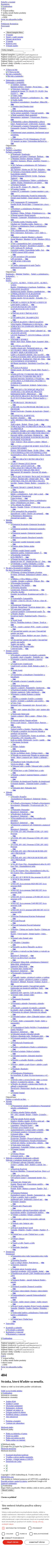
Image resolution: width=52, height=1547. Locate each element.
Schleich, (33, 385)
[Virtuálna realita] (18, 222)
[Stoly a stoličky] (18, 1197)
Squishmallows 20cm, (19, 455)
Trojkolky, (28, 566)
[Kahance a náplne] (19, 694)
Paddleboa (41, 287)
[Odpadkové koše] (18, 762)
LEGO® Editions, (35, 335)
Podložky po (38, 657)
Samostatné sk (39, 1195)
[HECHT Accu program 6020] (23, 884)
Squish (47, 455)
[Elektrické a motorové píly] (22, 825)
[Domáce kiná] (17, 106)
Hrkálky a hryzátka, (28, 431)
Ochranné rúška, (17, 1134)
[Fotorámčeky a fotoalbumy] (22, 675)
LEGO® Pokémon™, (19, 335)
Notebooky (10, 274)
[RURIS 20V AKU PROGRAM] (24, 851)
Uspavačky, (15, 431)
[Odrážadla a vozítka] (19, 564)
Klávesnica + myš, (32, 233)
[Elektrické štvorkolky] (20, 524)
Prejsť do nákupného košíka (11, 19)
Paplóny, (43, 1230)
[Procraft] (15, 921)
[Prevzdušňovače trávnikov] (22, 818)
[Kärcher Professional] (20, 916)
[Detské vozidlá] (17, 551)
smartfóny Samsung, (19, 161)
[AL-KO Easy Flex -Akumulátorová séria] (27, 864)
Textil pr (43, 622)
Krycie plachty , (29, 298)
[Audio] (14, 100)
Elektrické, (37, 799)
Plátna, (22, 213)
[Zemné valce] (17, 938)
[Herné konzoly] (17, 215)
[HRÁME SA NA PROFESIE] (23, 407)
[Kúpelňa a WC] (18, 738)
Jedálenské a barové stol (33, 1199)
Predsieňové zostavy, (19, 1195)
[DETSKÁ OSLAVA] (20, 481)
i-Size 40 (43, 601)
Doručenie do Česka (13, 1461)
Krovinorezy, (16, 805)
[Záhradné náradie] (18, 1034)
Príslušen (41, 170)
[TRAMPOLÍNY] (18, 318)
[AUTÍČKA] (16, 346)
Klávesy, (19, 442)
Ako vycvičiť (38, 355)
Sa (42, 98)
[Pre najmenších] (18, 511)
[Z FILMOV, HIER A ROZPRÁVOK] (26, 350)
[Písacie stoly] (16, 1206)
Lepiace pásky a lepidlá (34, 1130)
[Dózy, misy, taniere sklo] (21, 709)
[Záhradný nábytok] (19, 1162)
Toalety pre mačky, (18, 644)
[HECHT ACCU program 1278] (24, 897)
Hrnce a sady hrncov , (19, 723)
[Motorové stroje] (18, 1123)
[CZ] (7, 1468)
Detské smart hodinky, (19, 198)
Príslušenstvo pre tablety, (33, 183)
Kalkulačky (10, 276)
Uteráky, (36, 1230)
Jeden (45, 574)
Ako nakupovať (12, 1417)
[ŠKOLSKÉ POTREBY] (21, 477)
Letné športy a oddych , (20, 304)
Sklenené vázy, (17, 705)
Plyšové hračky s (40, 398)
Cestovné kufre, (17, 649)
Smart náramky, (34, 198)
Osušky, (29, 1230)
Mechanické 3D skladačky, (21, 472)
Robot (44, 799)
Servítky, (14, 483)
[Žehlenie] (15, 751)
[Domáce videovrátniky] (20, 1291)
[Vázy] (14, 703)
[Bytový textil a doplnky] (21, 1306)
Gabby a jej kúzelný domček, (22, 355)
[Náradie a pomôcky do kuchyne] (24, 731)
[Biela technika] (17, 111)
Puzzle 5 (45, 370)
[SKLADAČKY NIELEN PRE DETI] (26, 468)
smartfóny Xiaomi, (40, 161)
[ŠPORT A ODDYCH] (20, 302)
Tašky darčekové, (33, 692)
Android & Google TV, (20, 91)
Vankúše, (14, 1230)
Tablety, (14, 183)
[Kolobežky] (16, 555)
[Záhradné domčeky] (19, 1056)
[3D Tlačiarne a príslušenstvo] (23, 165)
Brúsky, (29, 1114)
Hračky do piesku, (38, 1088)
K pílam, (25, 1075)
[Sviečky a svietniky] (19, 699)
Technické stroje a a (34, 348)
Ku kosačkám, (16, 1075)
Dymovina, (15, 1138)
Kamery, (24, 128)
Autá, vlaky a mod (36, 494)
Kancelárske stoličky (35, 1184)
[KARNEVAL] (17, 416)
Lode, (36, 424)
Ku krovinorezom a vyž (38, 1075)
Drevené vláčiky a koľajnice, (22, 435)
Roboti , (25, 424)
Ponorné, (30, 982)
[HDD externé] (17, 252)
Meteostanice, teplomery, (20, 117)
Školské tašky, (23, 479)
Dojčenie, (22, 574)
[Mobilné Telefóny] (19, 159)
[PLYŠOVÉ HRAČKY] (21, 396)
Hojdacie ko (38, 435)
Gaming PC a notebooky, (20, 191)
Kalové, (45, 982)
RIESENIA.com (7, 1477)
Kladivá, (14, 1121)
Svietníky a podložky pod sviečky (31, 701)
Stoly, (27, 1165)
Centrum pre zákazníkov (15, 1423)
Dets (43, 359)
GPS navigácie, (17, 259)
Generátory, (15, 1125)
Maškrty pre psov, (34, 635)
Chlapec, (36, 622)
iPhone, (30, 161)
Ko (44, 1178)
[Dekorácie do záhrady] (20, 1012)
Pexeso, (14, 450)
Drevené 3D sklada (39, 472)
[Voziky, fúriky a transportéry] (23, 1021)
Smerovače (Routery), (19, 246)
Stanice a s (38, 224)
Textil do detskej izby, (37, 607)
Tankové (14, 178)
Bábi (47, 342)
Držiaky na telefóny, (37, 1147)
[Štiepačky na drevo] (19, 947)
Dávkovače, (28, 740)
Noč (45, 1188)
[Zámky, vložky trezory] (20, 1302)
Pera (42, 479)
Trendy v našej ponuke (14, 37)
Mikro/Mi (44, 102)
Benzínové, (28, 799)
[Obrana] (15, 1154)
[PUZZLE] (15, 368)
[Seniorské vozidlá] (19, 542)
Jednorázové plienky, (34, 574)
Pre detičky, (26, 585)
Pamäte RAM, (16, 204)
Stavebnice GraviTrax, (37, 363)
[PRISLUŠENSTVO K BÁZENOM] (26, 294)
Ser (44, 1165)
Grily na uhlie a (36, 993)
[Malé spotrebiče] (18, 115)
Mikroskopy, (32, 394)
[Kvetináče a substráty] (20, 655)
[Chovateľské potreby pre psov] (23, 631)
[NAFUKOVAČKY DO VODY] (24, 307)
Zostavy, (14, 1165)
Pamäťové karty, (22, 124)
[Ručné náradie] (17, 1119)
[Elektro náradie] (18, 1112)
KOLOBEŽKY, (17, 557)
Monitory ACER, (31, 239)
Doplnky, (22, 418)
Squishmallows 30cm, (36, 455)
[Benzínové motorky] (19, 537)
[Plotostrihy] (16, 810)
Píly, (12, 1114)
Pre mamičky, (16, 585)
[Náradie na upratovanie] (21, 755)
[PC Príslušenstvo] (18, 230)
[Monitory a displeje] (19, 237)
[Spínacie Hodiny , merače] (22, 1280)
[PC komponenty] (18, 202)
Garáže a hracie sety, (19, 348)
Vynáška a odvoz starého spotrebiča (19, 1457)
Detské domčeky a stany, (20, 331)
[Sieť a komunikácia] (19, 244)
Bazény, (14, 287)
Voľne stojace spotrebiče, (20, 113)
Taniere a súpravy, (18, 716)
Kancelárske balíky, (33, 250)
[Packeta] (7, 1466)
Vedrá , (14, 757)
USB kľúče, (34, 124)
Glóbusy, (14, 479)
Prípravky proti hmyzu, (30, 590)
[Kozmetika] (16, 583)
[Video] (14, 95)
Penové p (42, 616)
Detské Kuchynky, (18, 411)
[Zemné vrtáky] (17, 995)
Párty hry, (37, 359)
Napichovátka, (37, 729)
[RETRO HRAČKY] (20, 459)
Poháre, (28, 483)
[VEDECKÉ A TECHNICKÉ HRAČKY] (27, 389)
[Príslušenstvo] (17, 1073)
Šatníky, (40, 1188)
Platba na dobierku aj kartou (16, 1434)
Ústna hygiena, (17, 498)
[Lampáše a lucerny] (19, 681)
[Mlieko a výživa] (18, 579)
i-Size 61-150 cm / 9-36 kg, (29, 601)
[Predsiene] (15, 1193)
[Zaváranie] (16, 742)
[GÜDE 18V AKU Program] (22, 838)
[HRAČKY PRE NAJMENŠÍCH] (24, 426)
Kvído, (36, 450)
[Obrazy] (15, 1239)
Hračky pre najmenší (35, 514)
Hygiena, (14, 574)
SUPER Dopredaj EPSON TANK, (24, 176)
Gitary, (13, 442)
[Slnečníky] (16, 1247)
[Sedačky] (15, 1202)
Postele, (14, 1184)
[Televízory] (16, 89)
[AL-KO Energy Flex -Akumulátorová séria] (28, 871)
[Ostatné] (15, 1093)
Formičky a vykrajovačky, (21, 736)
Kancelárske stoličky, (19, 1212)
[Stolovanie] (16, 714)
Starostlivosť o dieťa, (19, 514)
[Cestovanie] (16, 609)
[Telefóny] (15, 85)
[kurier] (7, 1471)
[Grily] (14, 990)
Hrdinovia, (15, 385)
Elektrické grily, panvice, (20, 993)
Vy (45, 298)
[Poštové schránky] (18, 1051)
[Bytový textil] (17, 1228)
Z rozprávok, (24, 385)
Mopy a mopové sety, (25, 757)
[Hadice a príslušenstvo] (20, 1047)
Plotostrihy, (25, 805)
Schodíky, (40, 298)
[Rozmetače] (16, 999)
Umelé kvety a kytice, (19, 666)
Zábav (42, 450)
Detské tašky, (34, 479)
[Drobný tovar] (17, 1128)
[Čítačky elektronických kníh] (23, 265)
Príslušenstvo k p (39, 213)
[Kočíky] (15, 592)
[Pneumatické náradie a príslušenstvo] (26, 1106)
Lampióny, (42, 483)
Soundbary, (35, 102)
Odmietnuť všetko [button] (37, 1542)
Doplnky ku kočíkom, (19, 594)
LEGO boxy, (16, 466)
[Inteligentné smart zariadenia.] (23, 132)
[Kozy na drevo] (17, 958)
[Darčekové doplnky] (19, 690)
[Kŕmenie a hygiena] (19, 572)
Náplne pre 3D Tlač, (30, 170)
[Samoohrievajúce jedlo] (20, 1256)
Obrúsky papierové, (18, 692)
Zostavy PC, (27, 187)
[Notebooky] (16, 154)
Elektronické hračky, (19, 394)
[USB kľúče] (16, 261)
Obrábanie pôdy (37, 1036)
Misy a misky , (31, 716)
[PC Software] (17, 248)
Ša (44, 612)
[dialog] (26, 1524)
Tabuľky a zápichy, (18, 688)
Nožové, (14, 1082)
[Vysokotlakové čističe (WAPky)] (24, 1027)
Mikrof (44, 442)
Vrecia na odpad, (17, 764)
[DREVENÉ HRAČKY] (21, 433)
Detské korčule (39, 566)
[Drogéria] (15, 588)
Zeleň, (30, 666)
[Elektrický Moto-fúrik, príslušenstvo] (26, 962)
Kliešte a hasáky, (24, 1121)
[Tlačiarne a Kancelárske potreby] (24, 172)
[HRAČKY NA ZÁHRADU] (23, 326)
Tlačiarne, (42, 176)
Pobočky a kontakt (8, 2)
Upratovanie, (16, 590)
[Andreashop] (6, 6)
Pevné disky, (27, 204)
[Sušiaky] (15, 746)
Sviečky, (14, 701)
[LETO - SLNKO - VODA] (22, 283)
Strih (41, 988)
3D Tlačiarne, (16, 170)
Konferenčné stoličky (35, 1212)
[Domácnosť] (16, 496)
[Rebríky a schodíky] (19, 1060)
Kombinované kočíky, (36, 594)
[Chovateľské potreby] (20, 986)
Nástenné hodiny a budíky (36, 784)
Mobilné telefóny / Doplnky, (22, 87)
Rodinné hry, (28, 359)
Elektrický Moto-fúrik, (19, 966)
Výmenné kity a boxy (40, 204)
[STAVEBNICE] (18, 361)
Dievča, (14, 622)
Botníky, (30, 1195)
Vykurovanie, (35, 117)
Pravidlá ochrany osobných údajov (14, 1481)
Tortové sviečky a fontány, (21, 729)
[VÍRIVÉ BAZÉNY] (19, 322)
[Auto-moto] (16, 1145)
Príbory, (40, 716)
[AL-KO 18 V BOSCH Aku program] (26, 877)
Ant (42, 250)
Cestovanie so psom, (19, 635)
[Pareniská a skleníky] (20, 1003)
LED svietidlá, (33, 1271)
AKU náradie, (20, 1114)
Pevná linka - (38, 87)
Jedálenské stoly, (17, 1199)
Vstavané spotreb (37, 113)
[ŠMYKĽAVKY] (18, 313)
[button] (26, 1538)
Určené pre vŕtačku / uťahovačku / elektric (27, 1143)
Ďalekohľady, (33, 128)
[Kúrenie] (15, 1136)
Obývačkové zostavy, (19, 1178)
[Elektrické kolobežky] (20, 529)
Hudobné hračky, (31, 616)
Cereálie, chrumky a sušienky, (22, 581)
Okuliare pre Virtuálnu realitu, (22, 224)
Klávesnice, (20, 233)
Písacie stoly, (22, 1184)
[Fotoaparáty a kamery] (20, 126)
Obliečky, (22, 1230)
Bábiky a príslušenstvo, (20, 494)
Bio (42, 581)
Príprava (44, 117)
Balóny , (34, 483)
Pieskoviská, (26, 1088)
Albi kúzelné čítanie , (25, 450)
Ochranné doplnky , (18, 784)
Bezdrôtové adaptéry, (36, 246)
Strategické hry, (17, 359)
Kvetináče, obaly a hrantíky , (22, 657)
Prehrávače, (15, 98)
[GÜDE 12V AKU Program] (22, 831)
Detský (46, 411)
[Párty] (14, 727)
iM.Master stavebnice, (19, 363)
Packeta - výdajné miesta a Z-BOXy (19, 1459)
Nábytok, (14, 607)
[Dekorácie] (16, 686)
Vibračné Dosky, (26, 1125)
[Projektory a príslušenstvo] (22, 209)
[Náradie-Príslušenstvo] (20, 1141)
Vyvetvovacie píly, (37, 805)
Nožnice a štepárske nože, (21, 1036)
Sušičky (9, 148)
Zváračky (43, 1114)
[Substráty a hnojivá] (19, 659)
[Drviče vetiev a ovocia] (20, 1080)
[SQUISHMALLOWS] (20, 453)
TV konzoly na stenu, (19, 141)
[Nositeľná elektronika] (20, 196)
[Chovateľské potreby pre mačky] (24, 640)
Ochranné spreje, (17, 1156)
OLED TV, (33, 91)
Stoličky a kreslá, (36, 1165)
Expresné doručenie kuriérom (17, 1455)
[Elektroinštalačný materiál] (22, 1295)
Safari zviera (42, 385)
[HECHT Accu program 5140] (23, 903)
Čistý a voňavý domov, (20, 1263)
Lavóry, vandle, (39, 740)
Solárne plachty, (17, 298)
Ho (46, 1088)
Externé (42, 124)
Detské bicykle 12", (34, 561)
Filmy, (13, 124)
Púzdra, (20, 183)
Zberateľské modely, (19, 518)
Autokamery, (16, 1147)
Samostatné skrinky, (35, 1178)
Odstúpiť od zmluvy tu (14, 1410)
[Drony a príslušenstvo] (20, 226)
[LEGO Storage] (18, 463)
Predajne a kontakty (13, 1421)
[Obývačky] (16, 1175)
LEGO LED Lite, (28, 466)
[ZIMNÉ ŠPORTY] (19, 487)
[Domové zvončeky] (19, 1286)
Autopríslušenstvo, (18, 1130)
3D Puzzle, (26, 370)
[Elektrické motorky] (19, 533)
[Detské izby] (16, 1182)
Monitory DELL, (44, 239)
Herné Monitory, (17, 239)
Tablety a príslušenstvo (40, 274)
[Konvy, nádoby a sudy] (20, 1064)
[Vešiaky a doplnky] (19, 1215)
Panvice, (43, 723)
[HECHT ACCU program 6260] (24, 910)
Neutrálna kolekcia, (24, 622)
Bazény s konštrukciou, (36, 291)
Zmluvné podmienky (9, 1483)
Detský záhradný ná (38, 331)
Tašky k (43, 233)
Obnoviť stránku (7, 1490)
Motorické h (40, 431)
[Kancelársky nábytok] (20, 1210)
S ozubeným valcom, (26, 1082)
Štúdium (40, 156)
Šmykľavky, (16, 1088)
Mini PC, (36, 187)
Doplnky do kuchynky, (34, 411)
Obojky (44, 635)
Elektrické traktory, (32, 553)
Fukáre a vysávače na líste (16, 1099)
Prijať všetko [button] (12, 1542)
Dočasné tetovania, (18, 379)
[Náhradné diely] (18, 788)
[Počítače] (15, 185)
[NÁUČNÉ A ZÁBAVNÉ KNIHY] (25, 446)
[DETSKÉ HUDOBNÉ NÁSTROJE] (26, 437)
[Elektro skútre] (17, 546)
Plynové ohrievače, (34, 1138)
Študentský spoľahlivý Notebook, (24, 156)
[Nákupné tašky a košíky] (21, 766)
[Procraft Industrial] (19, 925)
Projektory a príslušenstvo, (30, 98)
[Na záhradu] (16, 505)
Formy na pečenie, (38, 736)
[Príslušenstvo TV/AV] (20, 139)
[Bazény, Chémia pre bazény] (22, 929)
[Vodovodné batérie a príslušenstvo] (25, 1313)
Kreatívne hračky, (18, 616)
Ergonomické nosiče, (34, 612)
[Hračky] (15, 492)
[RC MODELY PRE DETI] (22, 420)
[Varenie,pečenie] (18, 720)
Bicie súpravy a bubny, (32, 442)
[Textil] (14, 620)
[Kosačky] (15, 797)
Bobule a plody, (39, 666)
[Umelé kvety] (17, 664)
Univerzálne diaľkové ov (37, 141)
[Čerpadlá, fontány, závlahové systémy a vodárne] (30, 977)
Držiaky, (28, 213)
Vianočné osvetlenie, (19, 1271)
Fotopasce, (43, 128)
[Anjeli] (14, 670)
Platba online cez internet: (15, 1440)
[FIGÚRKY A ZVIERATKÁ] (23, 381)
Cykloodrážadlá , (17, 566)
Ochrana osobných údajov (16, 1412)
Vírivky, (27, 507)
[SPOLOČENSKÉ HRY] (21, 357)
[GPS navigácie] (17, 257)
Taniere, (21, 483)
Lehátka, (21, 1165)
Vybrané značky (12, 46)
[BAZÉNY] (16, 289)
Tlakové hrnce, (34, 723)
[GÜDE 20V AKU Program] (22, 844)
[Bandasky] (16, 1069)
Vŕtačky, (35, 1114)
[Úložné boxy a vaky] (20, 770)
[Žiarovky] (15, 1265)
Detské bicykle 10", (18, 561)
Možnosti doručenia (8, 1449)
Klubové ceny (11, 43)
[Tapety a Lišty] (17, 1243)
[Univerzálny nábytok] (20, 1219)
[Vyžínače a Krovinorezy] (21, 803)
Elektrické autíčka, (18, 553)
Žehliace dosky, (37, 753)
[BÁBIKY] (16, 339)
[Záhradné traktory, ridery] (21, 1016)
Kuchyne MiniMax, (18, 1171)
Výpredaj (9, 35)
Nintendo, (15, 217)
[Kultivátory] (16, 814)
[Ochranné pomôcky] (19, 1038)
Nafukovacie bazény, (19, 291)
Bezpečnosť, (23, 607)
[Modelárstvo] (17, 516)
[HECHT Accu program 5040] (23, 890)
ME (47, 363)
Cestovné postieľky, (18, 612)
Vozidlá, (20, 507)
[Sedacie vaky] (17, 1223)
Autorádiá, (25, 1147)
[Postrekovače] (17, 1043)
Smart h (44, 198)
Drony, (13, 228)
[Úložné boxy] (17, 1319)
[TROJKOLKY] (18, 402)
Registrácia (5, 4)
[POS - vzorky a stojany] (21, 627)
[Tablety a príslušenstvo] (20, 180)
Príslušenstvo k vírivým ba (32, 324)
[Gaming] (15, 189)
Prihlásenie (5, 24)
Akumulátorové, (17, 799)
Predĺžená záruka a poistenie (16, 1414)
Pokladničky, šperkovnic (35, 688)
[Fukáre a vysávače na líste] (22, 951)
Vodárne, (38, 982)
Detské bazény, (35, 934)
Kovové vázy (41, 705)
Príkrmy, (37, 581)
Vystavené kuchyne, (34, 1171)
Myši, (13, 233)
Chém (43, 934)
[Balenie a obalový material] (22, 775)
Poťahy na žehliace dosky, (21, 753)
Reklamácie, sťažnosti (14, 1408)
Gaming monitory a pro (39, 191)
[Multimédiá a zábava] (20, 122)
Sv (48, 483)
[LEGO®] (15, 333)
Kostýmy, (15, 418)
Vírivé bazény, (16, 324)
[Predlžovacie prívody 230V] (22, 1273)
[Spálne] (14, 1186)
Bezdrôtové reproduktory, (21, 102)
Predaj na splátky (12, 1436)
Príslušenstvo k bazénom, (27, 287)
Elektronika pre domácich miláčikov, (25, 988)
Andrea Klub (11, 1401)
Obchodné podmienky (14, 1406)
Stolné (41, 1271)
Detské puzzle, (16, 370)
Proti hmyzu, (34, 1263)
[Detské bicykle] (17, 559)
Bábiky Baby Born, (18, 342)
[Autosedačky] (17, 598)
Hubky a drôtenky (40, 757)
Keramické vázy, (29, 705)
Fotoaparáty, (16, 128)
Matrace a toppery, (29, 1188)
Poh (45, 716)
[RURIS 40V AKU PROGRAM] (24, 858)
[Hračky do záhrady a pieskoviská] (24, 1084)
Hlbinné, (23, 982)
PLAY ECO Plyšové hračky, (22, 398)
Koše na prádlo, (17, 740)
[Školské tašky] (17, 646)
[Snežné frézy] (17, 969)
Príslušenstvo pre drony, (25, 503)
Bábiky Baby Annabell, (35, 342)
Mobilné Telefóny (23, 274)
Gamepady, (23, 217)
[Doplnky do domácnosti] (21, 781)
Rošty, (19, 1188)
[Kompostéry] (16, 973)
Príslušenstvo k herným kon (39, 217)
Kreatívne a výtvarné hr (35, 379)
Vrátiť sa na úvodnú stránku (11, 1391)
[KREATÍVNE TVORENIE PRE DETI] (27, 374)
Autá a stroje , (16, 424)
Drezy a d (46, 1171)
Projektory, (15, 213)
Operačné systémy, (18, 250)
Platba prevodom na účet (15, 1438)
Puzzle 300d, (36, 370)
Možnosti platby (7, 1427)
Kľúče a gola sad (38, 1121)
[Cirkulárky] (16, 942)
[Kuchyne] (15, 1169)
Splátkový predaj (12, 1404)
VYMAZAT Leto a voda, (41, 507)
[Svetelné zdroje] (18, 1269)
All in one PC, (16, 187)
